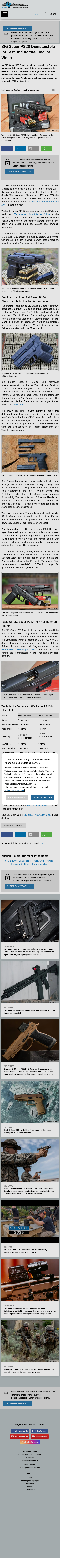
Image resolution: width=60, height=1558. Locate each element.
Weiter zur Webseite (42, 797)
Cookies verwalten (16, 797)
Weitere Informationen (14, 790)
